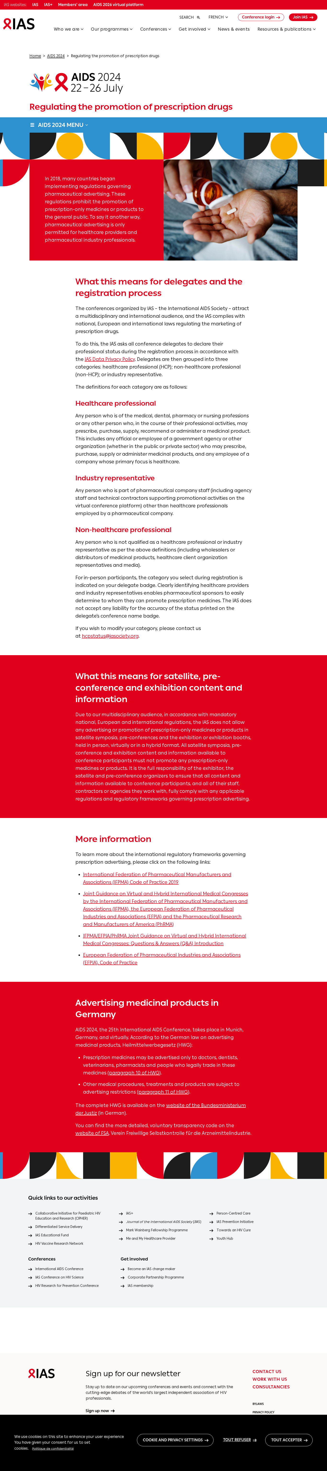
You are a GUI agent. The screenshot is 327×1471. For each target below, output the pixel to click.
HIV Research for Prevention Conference (67, 1286)
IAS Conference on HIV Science (59, 1277)
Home (35, 56)
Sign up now (97, 1411)
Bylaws (258, 1404)
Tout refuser (237, 1439)
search (187, 17)
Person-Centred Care (233, 1213)
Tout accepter (286, 1440)
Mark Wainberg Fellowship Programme (157, 1230)
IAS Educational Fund (52, 1235)
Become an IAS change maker (151, 1269)
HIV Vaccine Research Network (59, 1244)
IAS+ (129, 1213)
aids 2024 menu (61, 124)
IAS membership (140, 1286)
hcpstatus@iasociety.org (110, 636)
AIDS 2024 (56, 56)
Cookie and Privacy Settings (173, 1440)
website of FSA (92, 1133)
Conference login (258, 17)
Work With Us (270, 1379)
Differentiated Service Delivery (58, 1227)
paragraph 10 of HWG (134, 1073)
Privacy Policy (263, 1412)
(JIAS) (163, 1222)
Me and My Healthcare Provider (150, 1239)
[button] (72, 30)
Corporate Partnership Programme (156, 1277)
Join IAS (300, 17)
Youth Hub (225, 1239)
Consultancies (271, 1387)
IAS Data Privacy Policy (110, 359)
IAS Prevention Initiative (235, 1222)
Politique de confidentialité (53, 1448)
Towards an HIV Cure (234, 1230)
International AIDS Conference (59, 1269)
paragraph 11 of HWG (163, 1092)
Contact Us (267, 1371)
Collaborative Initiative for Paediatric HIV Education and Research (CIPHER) (67, 1216)
